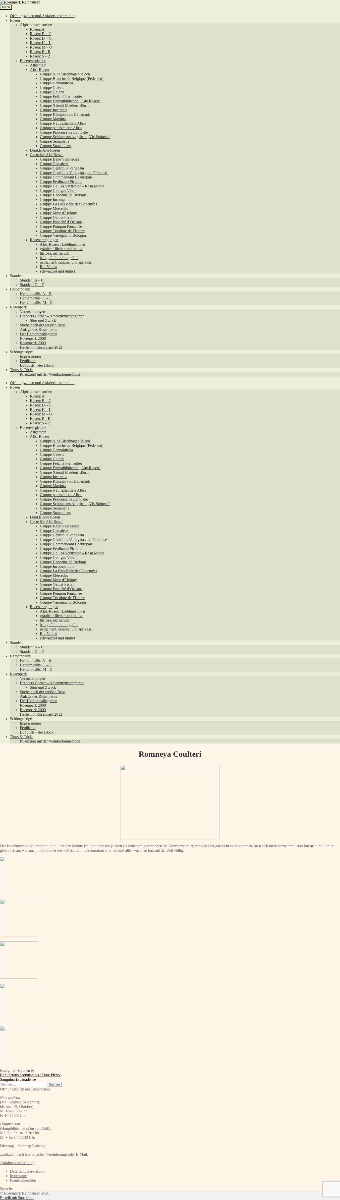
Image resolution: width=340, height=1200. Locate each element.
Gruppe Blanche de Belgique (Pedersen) (71, 78)
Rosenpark (18, 307)
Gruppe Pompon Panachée (61, 226)
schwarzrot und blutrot (57, 271)
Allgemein (38, 65)
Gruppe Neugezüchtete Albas (63, 123)
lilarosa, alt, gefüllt (54, 253)
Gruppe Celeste (52, 87)
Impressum (18, 1176)
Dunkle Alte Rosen (45, 150)
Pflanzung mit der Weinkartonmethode (50, 374)
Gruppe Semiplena (54, 141)
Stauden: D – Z (32, 285)
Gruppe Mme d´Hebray (58, 213)
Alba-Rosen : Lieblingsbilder (62, 244)
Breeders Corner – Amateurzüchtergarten (52, 316)
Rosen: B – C (40, 34)
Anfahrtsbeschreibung (17, 1163)
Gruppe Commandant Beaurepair (66, 177)
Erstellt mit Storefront (17, 1198)
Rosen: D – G (41, 38)
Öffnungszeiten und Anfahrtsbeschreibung (43, 16)
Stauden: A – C (32, 280)
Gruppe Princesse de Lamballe (64, 132)
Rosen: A (37, 29)
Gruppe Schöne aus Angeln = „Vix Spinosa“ (75, 137)
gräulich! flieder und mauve (61, 249)
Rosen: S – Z (40, 56)
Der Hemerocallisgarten (38, 334)
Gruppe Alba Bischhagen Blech (65, 74)
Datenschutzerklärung (27, 1171)
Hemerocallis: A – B (36, 293)
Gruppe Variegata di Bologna (63, 235)
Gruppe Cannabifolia (56, 83)
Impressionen (30, 356)
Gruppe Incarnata (53, 110)
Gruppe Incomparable (57, 199)
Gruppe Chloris (52, 92)
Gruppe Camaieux (54, 164)
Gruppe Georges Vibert (58, 190)
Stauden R (25, 1070)
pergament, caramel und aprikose (66, 262)
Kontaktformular (23, 1180)
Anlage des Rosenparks (38, 329)
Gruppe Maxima (53, 119)
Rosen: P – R (40, 52)
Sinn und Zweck (43, 320)
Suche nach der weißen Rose (42, 325)
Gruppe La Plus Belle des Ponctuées (68, 204)
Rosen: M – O (41, 47)
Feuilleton (28, 361)
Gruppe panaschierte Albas (61, 128)
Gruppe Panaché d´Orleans (61, 222)
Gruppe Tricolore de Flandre (62, 231)
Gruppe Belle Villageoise (59, 159)
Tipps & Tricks (21, 370)
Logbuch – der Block (37, 365)
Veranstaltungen (32, 311)
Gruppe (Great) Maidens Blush (64, 105)
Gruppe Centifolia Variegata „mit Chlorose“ (74, 173)
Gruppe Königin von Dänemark (65, 114)
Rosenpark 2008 (33, 338)
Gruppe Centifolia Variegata (62, 168)
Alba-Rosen (39, 69)
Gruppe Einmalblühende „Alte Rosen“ (70, 101)
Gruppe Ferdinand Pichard (61, 181)
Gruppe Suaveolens (55, 146)
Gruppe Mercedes (54, 208)
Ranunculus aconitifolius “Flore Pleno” (30, 1075)
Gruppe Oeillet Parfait (57, 217)
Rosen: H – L (40, 43)
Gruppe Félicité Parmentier (61, 96)
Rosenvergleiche (33, 60)
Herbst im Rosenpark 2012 (41, 347)
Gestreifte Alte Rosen (46, 155)
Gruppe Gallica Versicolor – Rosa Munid (72, 186)
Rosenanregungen (44, 240)
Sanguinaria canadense (18, 1079)
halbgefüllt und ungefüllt (59, 258)
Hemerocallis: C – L (36, 298)
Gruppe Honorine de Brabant (63, 195)
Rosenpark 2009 (33, 343)
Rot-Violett (48, 267)
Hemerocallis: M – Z (36, 302)
